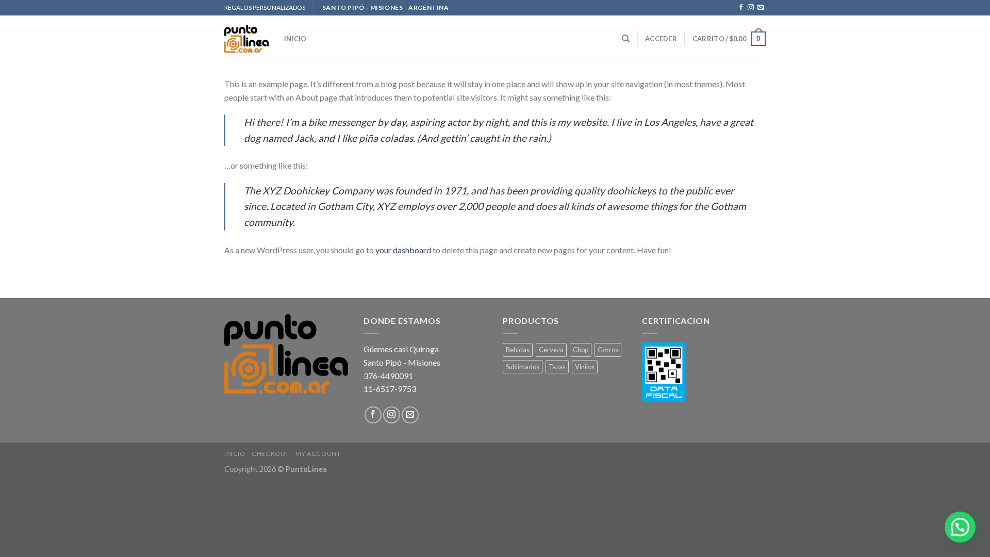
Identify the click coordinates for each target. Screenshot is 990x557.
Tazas (557, 367)
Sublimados (522, 367)
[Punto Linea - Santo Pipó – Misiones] (246, 39)
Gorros (608, 350)
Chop (580, 350)
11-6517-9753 (390, 389)
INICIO (295, 39)
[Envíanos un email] (760, 7)
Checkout (270, 453)
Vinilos (585, 367)
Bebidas (518, 350)
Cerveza (551, 350)
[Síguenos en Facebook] (741, 7)
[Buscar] (626, 38)
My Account (317, 453)
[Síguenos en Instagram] (751, 7)
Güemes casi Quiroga (401, 349)
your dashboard (403, 250)
